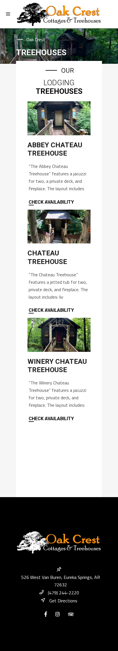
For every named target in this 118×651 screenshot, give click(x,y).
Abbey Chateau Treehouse (54, 149)
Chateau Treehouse (47, 257)
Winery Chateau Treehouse (57, 366)
